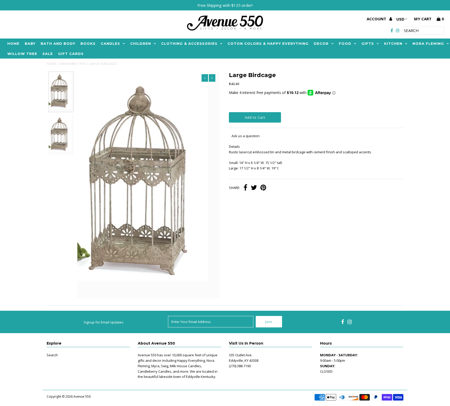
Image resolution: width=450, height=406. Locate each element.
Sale (47, 54)
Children (140, 43)
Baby (30, 43)
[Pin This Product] (263, 188)
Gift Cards (71, 54)
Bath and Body (58, 43)
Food (345, 43)
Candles (110, 43)
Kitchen (393, 43)
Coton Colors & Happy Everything (268, 43)
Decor (321, 43)
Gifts (367, 43)
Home (13, 43)
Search (52, 355)
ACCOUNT (377, 18)
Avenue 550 (82, 396)
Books (88, 43)
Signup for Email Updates (103, 322)
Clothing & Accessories (189, 43)
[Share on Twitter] (254, 188)
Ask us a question (246, 136)
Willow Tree (22, 54)
